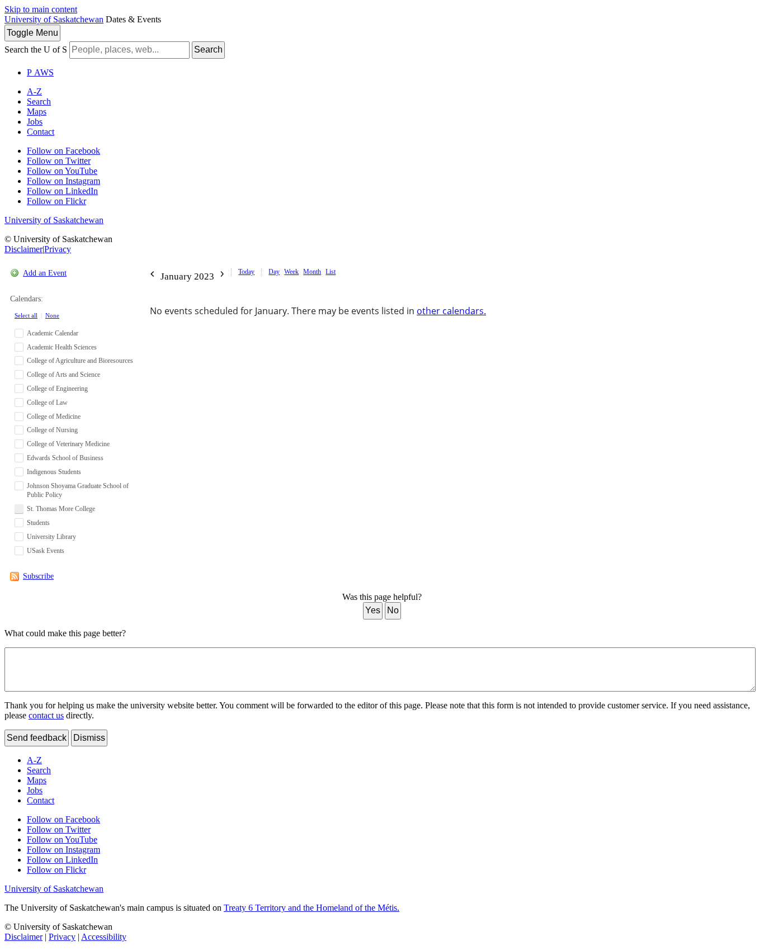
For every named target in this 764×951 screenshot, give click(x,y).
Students (38, 523)
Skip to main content (40, 9)
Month (312, 271)
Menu (32, 32)
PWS (40, 72)
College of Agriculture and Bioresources (80, 361)
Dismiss (89, 737)
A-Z (34, 91)
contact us (46, 715)
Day (274, 271)
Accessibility (103, 936)
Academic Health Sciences (62, 347)
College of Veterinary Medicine (68, 444)
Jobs (35, 121)
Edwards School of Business (65, 458)
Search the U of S (35, 49)
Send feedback (37, 737)
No (393, 610)
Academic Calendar (52, 333)
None (52, 315)
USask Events (45, 551)
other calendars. (451, 311)
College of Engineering (57, 388)
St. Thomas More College (61, 509)
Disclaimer (23, 249)
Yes (372, 610)
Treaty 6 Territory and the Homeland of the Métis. (311, 907)
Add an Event (45, 273)
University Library (51, 537)
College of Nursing (52, 430)
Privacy (57, 249)
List (331, 271)
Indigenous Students (54, 472)
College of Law (47, 402)
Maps (36, 111)
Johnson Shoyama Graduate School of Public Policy (78, 490)
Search (208, 49)
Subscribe (38, 576)
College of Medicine (54, 416)
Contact (40, 131)
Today (246, 271)
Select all (26, 315)
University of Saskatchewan (53, 19)
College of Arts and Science (63, 374)
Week (291, 271)
